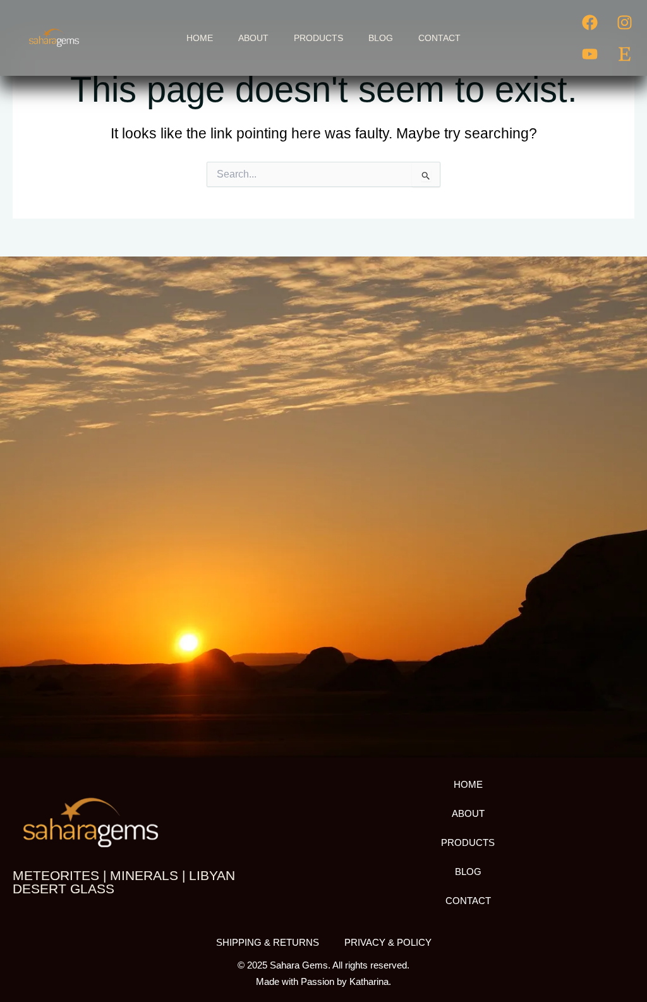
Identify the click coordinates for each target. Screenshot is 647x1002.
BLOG (380, 38)
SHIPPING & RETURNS (267, 942)
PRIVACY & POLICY (388, 942)
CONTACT (439, 38)
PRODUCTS (318, 38)
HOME (199, 38)
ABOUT (253, 38)
